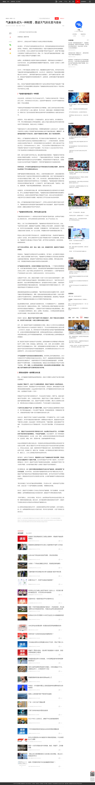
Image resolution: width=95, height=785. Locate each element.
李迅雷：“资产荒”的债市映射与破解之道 (77, 251)
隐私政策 (50, 783)
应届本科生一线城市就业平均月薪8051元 (41, 598)
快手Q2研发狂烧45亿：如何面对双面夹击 (78, 112)
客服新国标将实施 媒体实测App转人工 (40, 677)
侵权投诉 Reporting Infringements (75, 783)
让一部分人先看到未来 (79, 31)
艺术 (81, 317)
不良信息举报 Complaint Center (58, 783)
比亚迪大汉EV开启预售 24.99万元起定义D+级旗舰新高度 (46, 615)
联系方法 (37, 783)
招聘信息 (41, 783)
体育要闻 (70, 159)
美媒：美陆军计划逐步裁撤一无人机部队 (78, 336)
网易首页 (4, 1)
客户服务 (46, 783)
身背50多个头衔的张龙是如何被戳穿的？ (41, 634)
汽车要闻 (70, 258)
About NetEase (28, 783)
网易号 (11, 18)
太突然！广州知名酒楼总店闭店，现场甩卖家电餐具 (44, 563)
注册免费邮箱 (83, 1)
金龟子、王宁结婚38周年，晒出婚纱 (77, 212)
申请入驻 (61, 18)
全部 (88, 40)
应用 (8, 1)
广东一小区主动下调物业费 (36, 702)
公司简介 (33, 783)
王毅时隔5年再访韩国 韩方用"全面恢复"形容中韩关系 (44, 572)
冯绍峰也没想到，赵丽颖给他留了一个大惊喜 (79, 215)
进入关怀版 (18, 1)
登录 (78, 1)
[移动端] (56, 1)
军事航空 (86, 317)
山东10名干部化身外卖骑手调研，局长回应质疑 (43, 555)
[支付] (70, 1)
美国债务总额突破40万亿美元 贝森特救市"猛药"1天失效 (45, 545)
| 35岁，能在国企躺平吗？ (75, 296)
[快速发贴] (10, 33)
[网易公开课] (60, 1)
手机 (77, 317)
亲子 (73, 317)
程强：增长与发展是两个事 (75, 243)
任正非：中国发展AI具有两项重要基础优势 (78, 108)
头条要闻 (70, 123)
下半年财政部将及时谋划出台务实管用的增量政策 (43, 729)
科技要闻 (70, 91)
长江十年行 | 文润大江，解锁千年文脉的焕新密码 (43, 718)
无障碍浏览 (13, 1)
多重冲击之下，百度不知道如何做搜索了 (40, 580)
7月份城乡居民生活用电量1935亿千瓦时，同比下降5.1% (45, 642)
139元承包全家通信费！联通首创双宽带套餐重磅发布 (44, 625)
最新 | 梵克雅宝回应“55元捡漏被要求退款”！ (42, 762)
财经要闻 (70, 227)
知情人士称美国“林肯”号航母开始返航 (40, 694)
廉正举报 (66, 783)
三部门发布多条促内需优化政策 (38, 710)
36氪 (20, 25)
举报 (63, 25)
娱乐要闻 (70, 194)
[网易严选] (65, 1)
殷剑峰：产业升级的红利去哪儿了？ (77, 240)
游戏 (70, 317)
